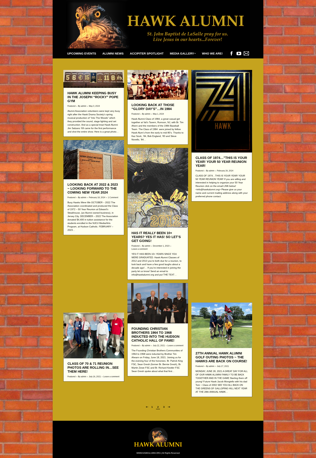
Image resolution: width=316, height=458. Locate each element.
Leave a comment (139, 249)
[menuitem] (81, 53)
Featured (71, 106)
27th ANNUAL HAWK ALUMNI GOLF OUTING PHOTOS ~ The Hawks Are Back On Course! (221, 357)
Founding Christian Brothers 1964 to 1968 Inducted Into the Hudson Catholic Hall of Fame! (155, 334)
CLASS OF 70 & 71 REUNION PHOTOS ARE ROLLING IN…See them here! (93, 367)
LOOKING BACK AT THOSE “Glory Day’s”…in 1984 (153, 107)
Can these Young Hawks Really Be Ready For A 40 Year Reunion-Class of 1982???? (90, 285)
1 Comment (113, 197)
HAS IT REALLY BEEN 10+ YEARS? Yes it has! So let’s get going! (156, 237)
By (82, 106)
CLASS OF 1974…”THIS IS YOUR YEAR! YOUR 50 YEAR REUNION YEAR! (221, 161)
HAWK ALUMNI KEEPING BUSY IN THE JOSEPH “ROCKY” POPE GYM (92, 97)
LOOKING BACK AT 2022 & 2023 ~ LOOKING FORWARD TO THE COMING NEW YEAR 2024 (92, 188)
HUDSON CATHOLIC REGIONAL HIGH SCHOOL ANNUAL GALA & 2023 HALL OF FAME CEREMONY (222, 256)
